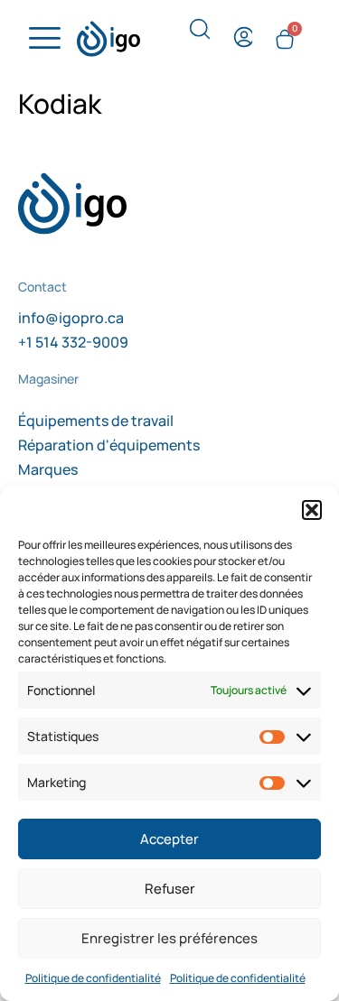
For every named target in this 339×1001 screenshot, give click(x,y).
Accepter (169, 839)
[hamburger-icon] (42, 38)
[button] (312, 510)
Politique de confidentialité (93, 978)
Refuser (170, 888)
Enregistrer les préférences (169, 938)
